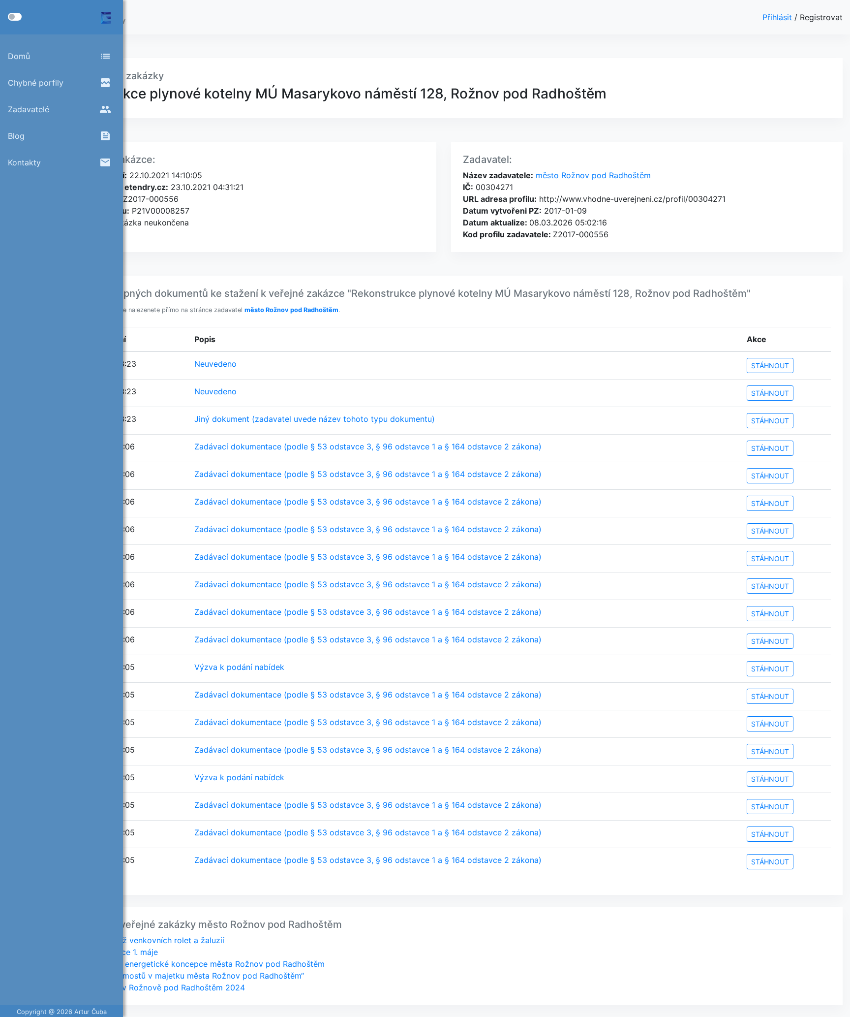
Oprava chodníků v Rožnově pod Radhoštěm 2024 (150, 987)
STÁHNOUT (770, 365)
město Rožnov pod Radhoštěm (592, 175)
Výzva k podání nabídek (239, 667)
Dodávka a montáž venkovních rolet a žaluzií (140, 940)
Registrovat (821, 17)
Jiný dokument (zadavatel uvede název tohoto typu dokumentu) (314, 419)
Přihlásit (778, 17)
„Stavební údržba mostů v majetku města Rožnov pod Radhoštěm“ (180, 976)
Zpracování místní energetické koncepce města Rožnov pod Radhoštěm (190, 964)
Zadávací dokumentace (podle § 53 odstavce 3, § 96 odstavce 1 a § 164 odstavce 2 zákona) (368, 446)
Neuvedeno (215, 364)
